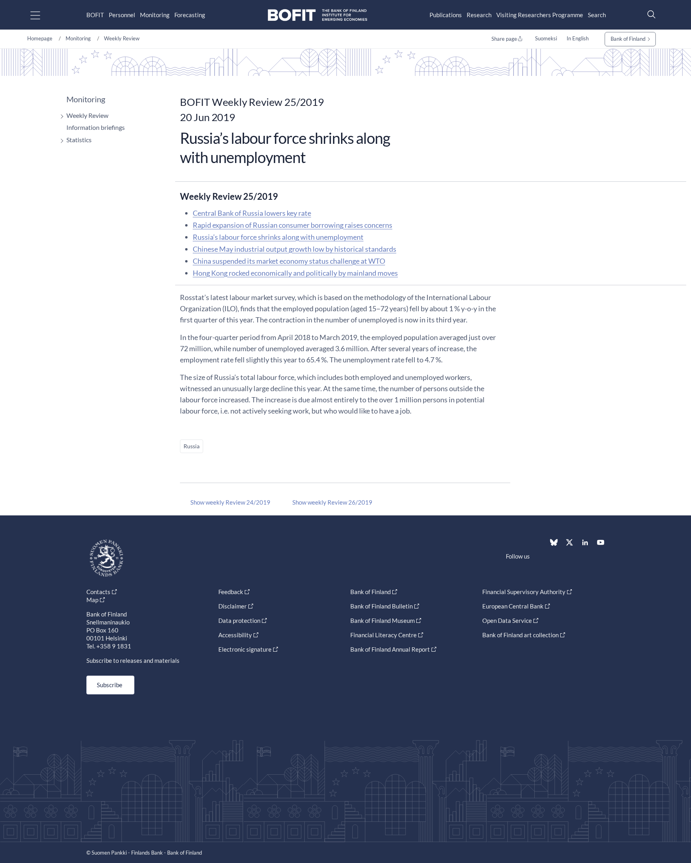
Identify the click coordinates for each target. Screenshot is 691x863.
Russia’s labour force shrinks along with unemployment (278, 237)
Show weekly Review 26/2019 (332, 502)
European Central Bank (512, 606)
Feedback (230, 591)
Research (479, 14)
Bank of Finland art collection (520, 634)
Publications (445, 14)
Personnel (122, 14)
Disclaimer (232, 606)
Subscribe (109, 684)
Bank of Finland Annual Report (390, 649)
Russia (192, 446)
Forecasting (189, 14)
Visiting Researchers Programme (539, 14)
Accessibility (235, 634)
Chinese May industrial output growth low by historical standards (294, 249)
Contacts (98, 591)
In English (578, 38)
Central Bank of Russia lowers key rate (252, 213)
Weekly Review (122, 38)
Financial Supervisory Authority (523, 591)
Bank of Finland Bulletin (381, 606)
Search (597, 14)
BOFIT (95, 14)
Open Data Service (507, 620)
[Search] (649, 14)
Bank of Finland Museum (382, 620)
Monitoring (155, 14)
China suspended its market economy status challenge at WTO (289, 261)
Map (92, 599)
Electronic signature (245, 649)
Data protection (239, 620)
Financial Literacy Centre (383, 634)
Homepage (39, 38)
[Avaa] (60, 116)
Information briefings (95, 127)
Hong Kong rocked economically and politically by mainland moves (295, 272)
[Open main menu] (42, 15)
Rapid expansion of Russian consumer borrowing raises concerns (292, 225)
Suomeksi (546, 38)
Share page (504, 39)
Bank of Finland (628, 39)
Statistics (79, 139)
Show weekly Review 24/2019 (230, 502)
